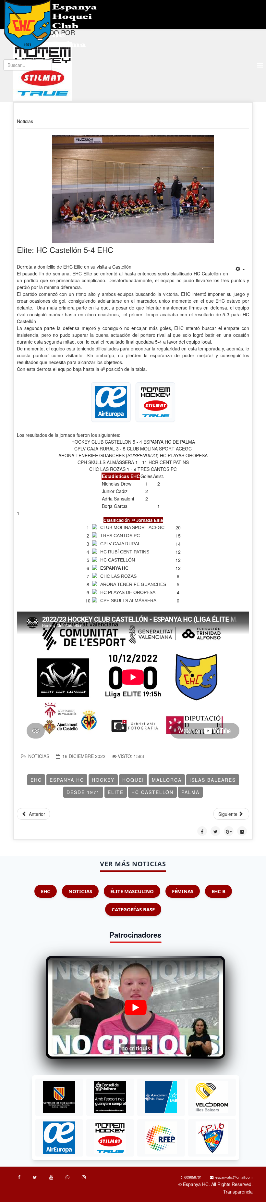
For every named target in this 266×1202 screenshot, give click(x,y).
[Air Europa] (59, 1137)
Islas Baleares (212, 780)
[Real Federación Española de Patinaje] (161, 1137)
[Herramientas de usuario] (240, 268)
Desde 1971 (83, 792)
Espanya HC (67, 780)
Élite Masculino (132, 891)
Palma (190, 792)
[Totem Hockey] (110, 1137)
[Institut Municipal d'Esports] (161, 1097)
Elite (116, 792)
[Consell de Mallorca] (110, 1097)
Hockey (103, 780)
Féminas (182, 891)
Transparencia (238, 1191)
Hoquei (133, 780)
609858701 (193, 1177)
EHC (36, 780)
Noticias (38, 756)
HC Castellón (152, 792)
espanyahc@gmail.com (233, 1177)
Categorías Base (133, 909)
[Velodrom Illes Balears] (212, 1097)
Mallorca (167, 780)
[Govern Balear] (59, 1097)
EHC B (218, 891)
